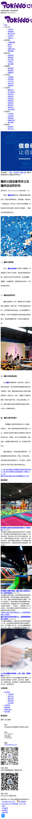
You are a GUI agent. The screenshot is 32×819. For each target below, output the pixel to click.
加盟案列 (11, 72)
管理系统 (11, 57)
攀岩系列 (11, 105)
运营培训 (11, 55)
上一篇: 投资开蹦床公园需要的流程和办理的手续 (16, 469)
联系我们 (11, 126)
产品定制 (4, 808)
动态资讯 (16, 172)
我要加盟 (11, 51)
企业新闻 (11, 116)
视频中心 (11, 38)
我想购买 (11, 85)
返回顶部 (4, 812)
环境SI (10, 46)
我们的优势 (11, 33)
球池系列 (11, 94)
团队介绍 (11, 129)
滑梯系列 (11, 103)
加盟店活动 (11, 120)
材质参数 (11, 79)
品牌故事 (11, 31)
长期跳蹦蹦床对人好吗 (22, 476)
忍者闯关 (11, 98)
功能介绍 (11, 83)
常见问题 (11, 122)
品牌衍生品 (11, 49)
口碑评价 (11, 36)
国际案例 (11, 70)
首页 (5, 25)
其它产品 (11, 696)
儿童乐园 (11, 694)
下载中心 (11, 62)
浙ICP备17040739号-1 (8, 801)
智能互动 (11, 107)
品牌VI (10, 44)
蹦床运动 (3, 476)
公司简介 (11, 29)
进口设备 (11, 59)
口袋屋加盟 (11, 42)
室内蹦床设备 (10, 476)
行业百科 (11, 114)
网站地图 (15, 804)
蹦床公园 (23, 172)
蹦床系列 (11, 90)
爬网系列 (11, 101)
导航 (3, 806)
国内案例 (11, 68)
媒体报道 (11, 118)
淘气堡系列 (11, 92)
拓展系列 (11, 96)
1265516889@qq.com (10, 744)
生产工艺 (11, 81)
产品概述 (11, 77)
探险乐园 (11, 701)
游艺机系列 (11, 109)
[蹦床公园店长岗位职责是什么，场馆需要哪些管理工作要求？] (16, 614)
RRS (24, 804)
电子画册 (11, 64)
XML (20, 804)
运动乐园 (11, 703)
